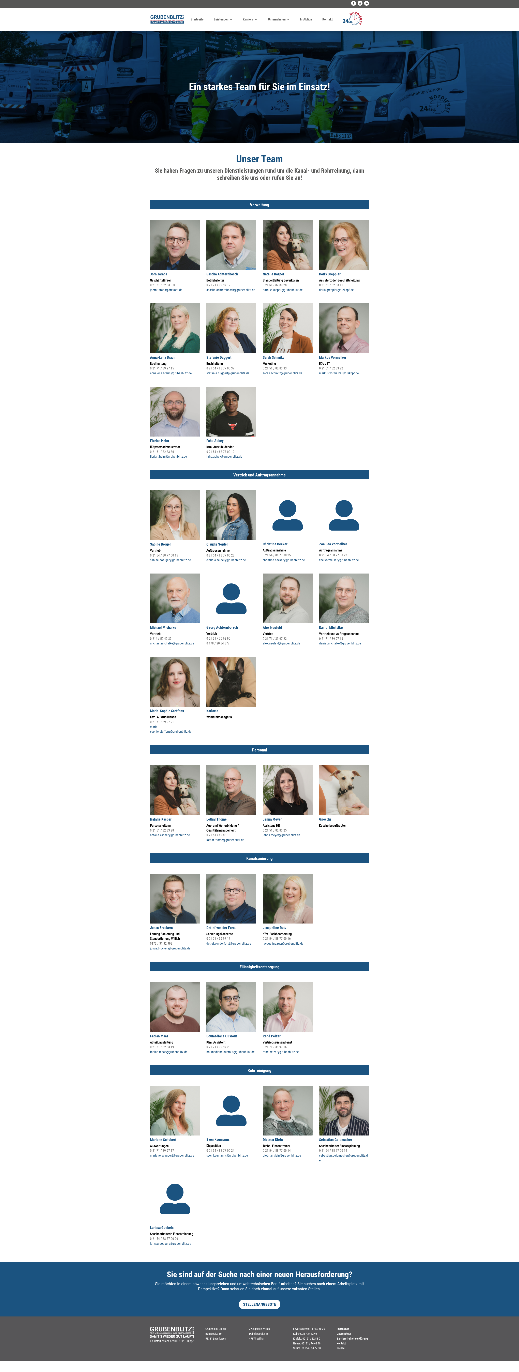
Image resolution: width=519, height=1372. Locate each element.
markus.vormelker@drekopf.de (339, 373)
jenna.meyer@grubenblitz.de (281, 835)
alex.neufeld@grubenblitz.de (281, 643)
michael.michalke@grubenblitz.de (172, 643)
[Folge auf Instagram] (360, 3)
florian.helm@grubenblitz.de (168, 456)
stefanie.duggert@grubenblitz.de (227, 373)
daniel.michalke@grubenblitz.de (340, 643)
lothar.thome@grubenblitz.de (225, 840)
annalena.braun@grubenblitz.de (171, 373)
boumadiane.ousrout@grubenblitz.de (230, 1052)
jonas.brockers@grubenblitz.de (170, 948)
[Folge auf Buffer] (366, 3)
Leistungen (221, 19)
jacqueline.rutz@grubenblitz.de (283, 943)
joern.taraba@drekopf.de (166, 290)
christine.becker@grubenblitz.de (284, 560)
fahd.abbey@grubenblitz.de (224, 456)
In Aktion (306, 19)
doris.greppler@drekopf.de (336, 290)
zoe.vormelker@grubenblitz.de (339, 560)
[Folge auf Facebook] (353, 3)
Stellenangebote (259, 1304)
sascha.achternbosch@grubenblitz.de (230, 290)
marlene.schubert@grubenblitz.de (172, 1155)
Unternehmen (277, 19)
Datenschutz (344, 1333)
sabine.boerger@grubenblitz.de (170, 560)
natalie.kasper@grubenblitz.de (283, 290)
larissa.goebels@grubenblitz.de (170, 1244)
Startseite (197, 19)
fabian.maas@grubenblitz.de (169, 1052)
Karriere (248, 19)
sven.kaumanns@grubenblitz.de (227, 1155)
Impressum (343, 1328)
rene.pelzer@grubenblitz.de (281, 1052)
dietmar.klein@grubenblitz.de (282, 1155)
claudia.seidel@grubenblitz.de (226, 560)
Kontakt (327, 19)
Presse (341, 1348)
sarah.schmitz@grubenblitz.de (282, 373)
